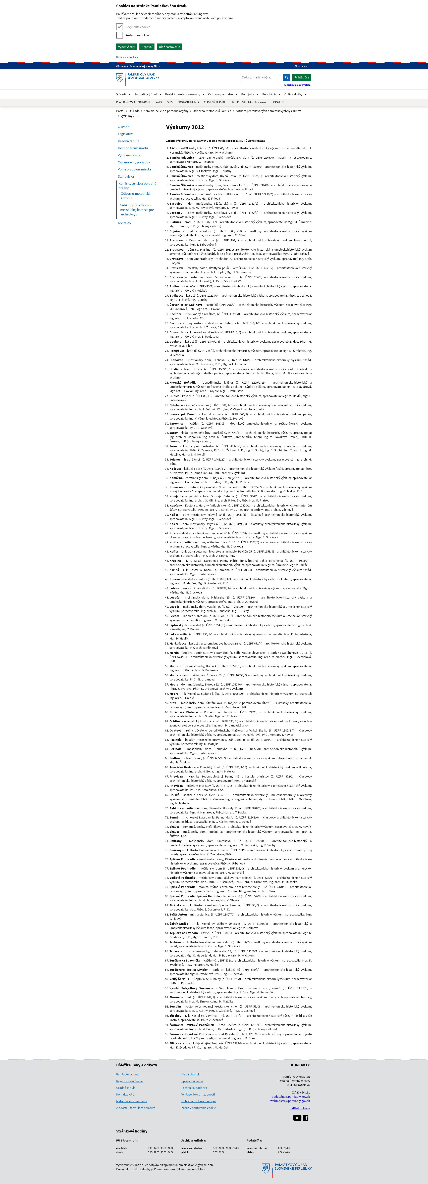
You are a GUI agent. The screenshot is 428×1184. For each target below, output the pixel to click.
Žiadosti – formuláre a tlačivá (135, 1108)
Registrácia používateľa (297, 84)
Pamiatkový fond (127, 1074)
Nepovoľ (146, 47)
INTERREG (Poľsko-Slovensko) (249, 102)
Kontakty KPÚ (125, 1094)
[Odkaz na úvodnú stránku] (139, 79)
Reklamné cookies (137, 35)
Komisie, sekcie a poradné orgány (166, 111)
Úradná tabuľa (126, 1088)
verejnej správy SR (146, 66)
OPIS (170, 102)
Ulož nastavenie (169, 47)
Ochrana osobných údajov (198, 1101)
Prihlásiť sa (301, 77)
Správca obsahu (192, 1081)
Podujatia (248, 94)
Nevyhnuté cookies (137, 27)
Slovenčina (301, 66)
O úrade (121, 94)
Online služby (293, 94)
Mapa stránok (190, 1074)
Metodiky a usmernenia (131, 1101)
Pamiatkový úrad (146, 94)
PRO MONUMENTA (188, 102)
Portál (120, 111)
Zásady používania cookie (198, 1108)
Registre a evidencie (129, 1081)
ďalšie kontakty (300, 1108)
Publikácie (269, 94)
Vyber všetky (126, 47)
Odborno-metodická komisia (212, 111)
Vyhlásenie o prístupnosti (198, 1094)
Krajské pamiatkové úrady (183, 94)
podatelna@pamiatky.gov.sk (291, 1097)
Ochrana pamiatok (221, 94)
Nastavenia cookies (127, 57)
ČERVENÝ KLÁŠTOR (215, 102)
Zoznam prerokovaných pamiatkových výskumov (268, 111)
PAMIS (158, 102)
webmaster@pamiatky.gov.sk (290, 1101)
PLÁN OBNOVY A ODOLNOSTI (133, 102)
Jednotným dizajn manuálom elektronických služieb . (179, 1165)
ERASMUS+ (278, 102)
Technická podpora (194, 1088)
